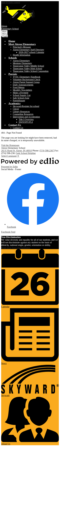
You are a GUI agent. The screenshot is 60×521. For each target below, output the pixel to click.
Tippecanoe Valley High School (27, 68)
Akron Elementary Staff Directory (28, 49)
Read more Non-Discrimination (15, 247)
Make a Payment (20, 92)
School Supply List (21, 95)
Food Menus (18, 87)
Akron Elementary (21, 60)
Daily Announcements (23, 85)
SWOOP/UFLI (26, 122)
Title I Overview (26, 119)
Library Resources (21, 111)
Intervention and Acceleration (26, 117)
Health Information (21, 55)
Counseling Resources (23, 114)
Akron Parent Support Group (26, 82)
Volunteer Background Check (26, 79)
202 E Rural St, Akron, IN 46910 (16, 150)
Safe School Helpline (26, 153)
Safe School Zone (21, 98)
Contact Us (18, 128)
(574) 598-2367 (46, 150)
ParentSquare (19, 100)
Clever (16, 109)
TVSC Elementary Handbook (26, 77)
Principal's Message (22, 47)
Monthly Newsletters (22, 90)
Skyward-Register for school (26, 106)
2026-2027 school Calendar (31, 52)
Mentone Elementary (22, 63)
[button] (22, 44)
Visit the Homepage (10, 145)
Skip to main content (10, 2)
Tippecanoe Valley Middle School (28, 66)
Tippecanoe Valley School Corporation (30, 71)
